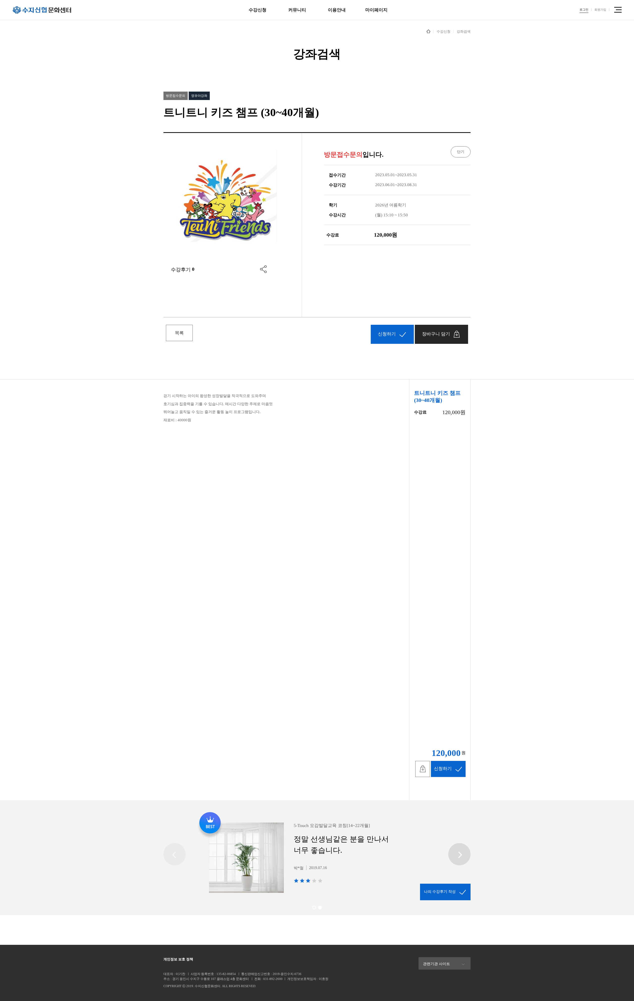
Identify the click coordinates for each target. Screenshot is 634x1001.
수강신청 (257, 9)
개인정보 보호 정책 (178, 959)
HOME (428, 31)
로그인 (584, 9)
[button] (314, 907)
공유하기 (263, 269)
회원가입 (600, 9)
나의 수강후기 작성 (440, 892)
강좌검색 (464, 31)
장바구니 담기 (436, 333)
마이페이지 (376, 9)
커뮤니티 (297, 9)
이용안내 (337, 9)
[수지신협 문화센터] (42, 10)
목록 (179, 332)
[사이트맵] (618, 10)
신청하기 (387, 333)
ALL (225, 986)
